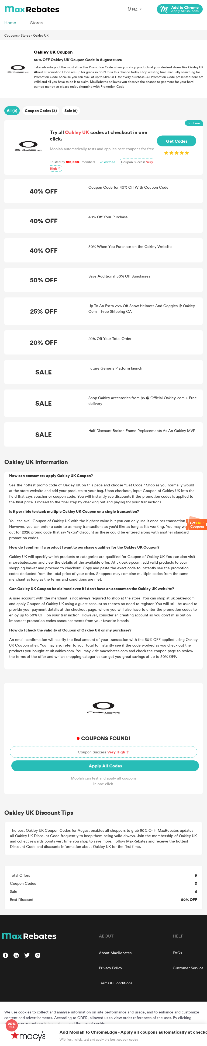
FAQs (177, 952)
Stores (25, 35)
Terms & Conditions (115, 982)
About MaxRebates (115, 952)
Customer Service (188, 967)
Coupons (11, 35)
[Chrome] (180, 9)
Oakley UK (41, 35)
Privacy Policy (110, 967)
